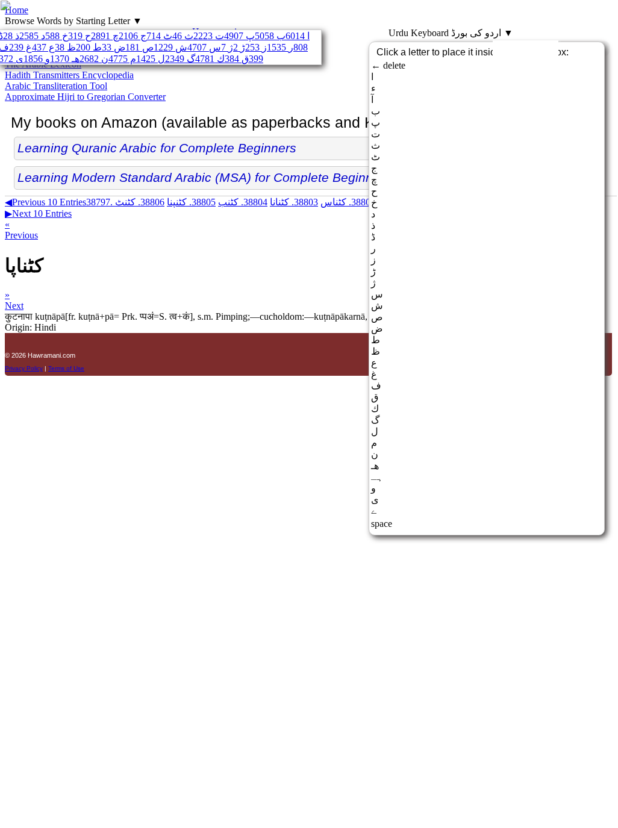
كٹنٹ (139, 202)
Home (16, 10)
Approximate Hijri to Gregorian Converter (85, 97)
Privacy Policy (24, 368)
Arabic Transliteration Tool (56, 86)
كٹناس (347, 202)
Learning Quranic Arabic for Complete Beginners (156, 148)
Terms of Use (66, 368)
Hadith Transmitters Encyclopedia (69, 75)
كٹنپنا (191, 202)
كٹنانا (294, 202)
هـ (65, 59)
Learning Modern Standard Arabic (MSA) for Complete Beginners (204, 177)
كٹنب (242, 202)
